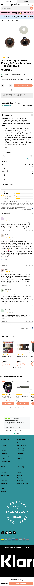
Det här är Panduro (5, 470)
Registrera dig (20, 448)
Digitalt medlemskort (22, 445)
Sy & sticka (6, 20)
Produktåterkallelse (5, 461)
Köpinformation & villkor (22, 483)
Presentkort (20, 485)
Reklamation (20, 480)
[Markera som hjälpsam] (27, 231)
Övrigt (18, 20)
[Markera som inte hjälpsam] (30, 231)
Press (2, 488)
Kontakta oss (4, 442)
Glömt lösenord (20, 450)
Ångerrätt (19, 475)
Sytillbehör (13, 20)
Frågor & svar (4, 448)
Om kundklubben (21, 442)
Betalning (19, 470)
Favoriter (3, 450)
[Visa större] (3, 261)
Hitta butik (3, 445)
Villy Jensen (30, 159)
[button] (2, 85)
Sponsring (3, 491)
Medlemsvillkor (20, 453)
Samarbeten (4, 483)
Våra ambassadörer (6, 475)
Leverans (19, 472)
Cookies (3, 458)
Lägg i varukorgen (23, 85)
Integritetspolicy (5, 456)
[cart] (31, 5)
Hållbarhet (3, 472)
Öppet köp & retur (21, 478)
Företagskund (4, 453)
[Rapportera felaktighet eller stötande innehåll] (32, 231)
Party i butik (4, 485)
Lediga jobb (4, 480)
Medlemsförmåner (21, 456)
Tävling (3, 478)
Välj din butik (7, 105)
